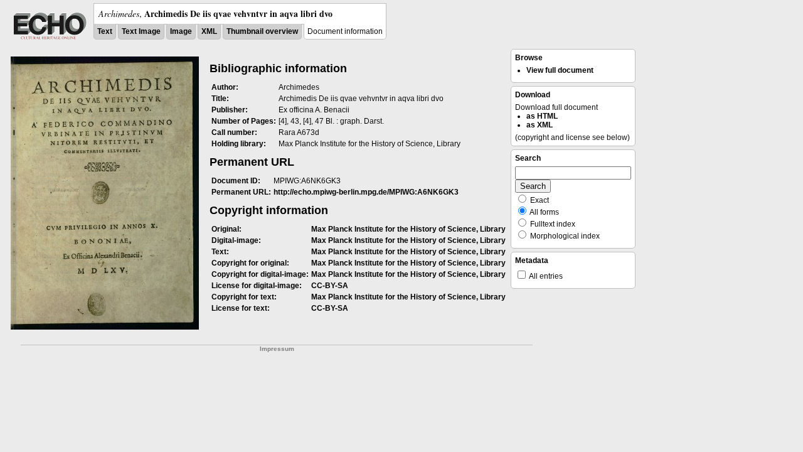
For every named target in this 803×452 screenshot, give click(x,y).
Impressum (277, 348)
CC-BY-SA (329, 285)
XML (209, 31)
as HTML (542, 116)
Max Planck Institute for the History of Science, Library (408, 229)
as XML (539, 125)
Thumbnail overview (262, 31)
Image (181, 31)
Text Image (141, 31)
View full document (559, 70)
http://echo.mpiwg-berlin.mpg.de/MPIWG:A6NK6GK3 (366, 192)
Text (104, 31)
